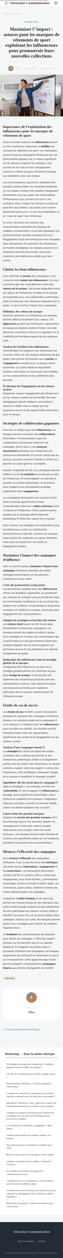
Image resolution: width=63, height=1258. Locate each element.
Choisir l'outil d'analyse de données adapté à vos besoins (29, 1136)
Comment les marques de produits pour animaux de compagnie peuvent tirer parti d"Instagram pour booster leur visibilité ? (30, 1115)
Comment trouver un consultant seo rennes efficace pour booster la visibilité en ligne (30, 1182)
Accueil (6, 13)
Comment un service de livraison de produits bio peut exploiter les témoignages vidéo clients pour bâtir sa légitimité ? (31, 1193)
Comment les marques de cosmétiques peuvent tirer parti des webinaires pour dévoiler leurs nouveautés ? (31, 1095)
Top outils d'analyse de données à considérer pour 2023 (29, 1146)
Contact (41, 1241)
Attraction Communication (26, 3)
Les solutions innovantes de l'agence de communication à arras (25, 1172)
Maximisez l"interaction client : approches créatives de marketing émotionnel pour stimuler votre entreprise (31, 1104)
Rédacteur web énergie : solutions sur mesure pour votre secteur (30, 1204)
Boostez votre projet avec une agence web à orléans (30, 1154)
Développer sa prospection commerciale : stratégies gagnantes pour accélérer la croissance (30, 1065)
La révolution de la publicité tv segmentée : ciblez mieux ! (29, 1127)
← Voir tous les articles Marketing (21, 1029)
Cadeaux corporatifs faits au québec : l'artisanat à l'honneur (29, 1163)
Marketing (16, 13)
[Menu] (56, 3)
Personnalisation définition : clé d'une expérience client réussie (29, 1085)
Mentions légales (26, 1241)
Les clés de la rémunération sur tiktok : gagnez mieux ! (31, 1075)
